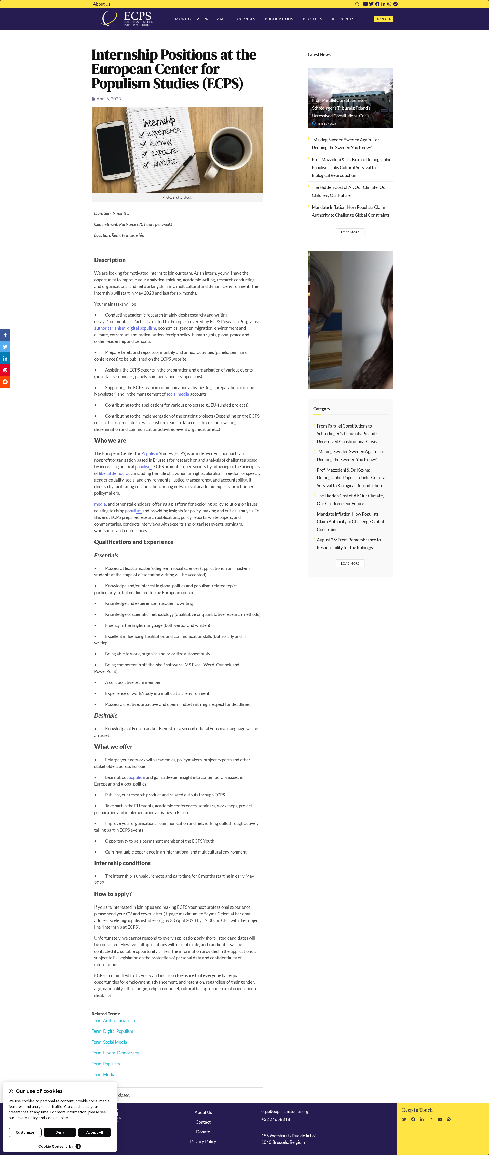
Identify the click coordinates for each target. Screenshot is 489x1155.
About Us (101, 4)
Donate (203, 1131)
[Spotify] (395, 4)
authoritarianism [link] (109, 328)
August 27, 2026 (326, 123)
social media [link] (177, 394)
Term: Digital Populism (112, 1031)
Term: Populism (106, 1063)
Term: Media (103, 1074)
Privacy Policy (203, 1141)
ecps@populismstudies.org (284, 1111)
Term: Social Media (109, 1042)
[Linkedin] (383, 4)
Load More (350, 232)
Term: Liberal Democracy (115, 1052)
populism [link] (143, 466)
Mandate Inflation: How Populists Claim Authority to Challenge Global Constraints (350, 521)
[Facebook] (377, 4)
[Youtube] (365, 4)
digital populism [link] (141, 328)
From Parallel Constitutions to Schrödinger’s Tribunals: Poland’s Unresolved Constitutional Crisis (341, 108)
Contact (203, 1122)
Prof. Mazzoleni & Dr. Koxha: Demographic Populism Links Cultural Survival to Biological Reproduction (351, 167)
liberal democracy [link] (115, 473)
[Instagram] (389, 4)
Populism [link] (149, 453)
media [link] (100, 504)
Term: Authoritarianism (113, 1020)
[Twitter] (371, 4)
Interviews (329, 274)
